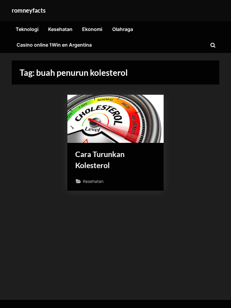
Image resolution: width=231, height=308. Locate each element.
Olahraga (122, 29)
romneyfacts (29, 10)
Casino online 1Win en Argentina (54, 45)
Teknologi (27, 29)
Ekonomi (92, 29)
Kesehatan (60, 29)
